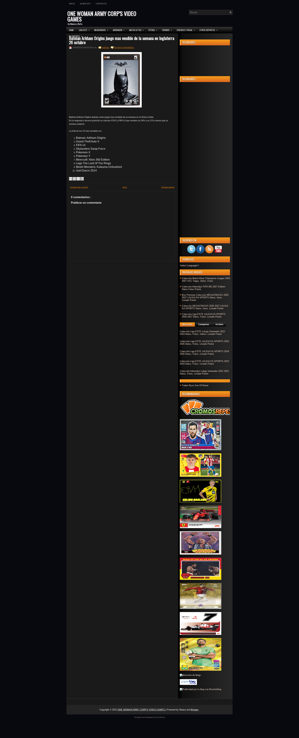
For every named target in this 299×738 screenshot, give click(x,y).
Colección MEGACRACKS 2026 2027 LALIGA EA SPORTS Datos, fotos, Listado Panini (205, 307)
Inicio (72, 4)
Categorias (203, 324)
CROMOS (167, 29)
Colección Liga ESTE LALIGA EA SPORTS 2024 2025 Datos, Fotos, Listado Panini (204, 352)
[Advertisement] (205, 136)
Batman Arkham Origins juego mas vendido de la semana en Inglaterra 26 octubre (121, 40)
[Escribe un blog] (74, 178)
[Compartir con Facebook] (82, 178)
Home (71, 30)
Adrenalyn (118, 29)
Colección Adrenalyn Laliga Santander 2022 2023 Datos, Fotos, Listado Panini (204, 372)
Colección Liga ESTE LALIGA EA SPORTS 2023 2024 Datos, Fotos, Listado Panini (204, 362)
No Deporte (75, 36)
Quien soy (85, 4)
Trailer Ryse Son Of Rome (195, 385)
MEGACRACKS (101, 29)
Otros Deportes (208, 29)
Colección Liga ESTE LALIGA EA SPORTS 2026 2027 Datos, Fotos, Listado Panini (203, 315)
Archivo (219, 324)
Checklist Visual (186, 29)
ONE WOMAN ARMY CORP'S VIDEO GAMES (101, 16)
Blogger (195, 709)
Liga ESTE (84, 29)
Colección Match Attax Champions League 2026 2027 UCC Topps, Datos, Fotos (206, 279)
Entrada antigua (167, 187)
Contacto (101, 4)
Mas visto (187, 324)
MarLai (162, 717)
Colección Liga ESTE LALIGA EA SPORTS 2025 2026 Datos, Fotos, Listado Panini (204, 342)
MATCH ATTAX (136, 29)
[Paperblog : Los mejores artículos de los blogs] (188, 684)
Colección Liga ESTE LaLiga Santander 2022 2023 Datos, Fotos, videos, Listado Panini (202, 332)
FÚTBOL (152, 29)
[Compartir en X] (78, 178)
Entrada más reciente (79, 187)
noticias (106, 47)
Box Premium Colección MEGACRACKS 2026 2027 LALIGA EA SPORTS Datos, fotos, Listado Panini (205, 297)
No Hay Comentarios (124, 47)
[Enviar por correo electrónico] (70, 178)
